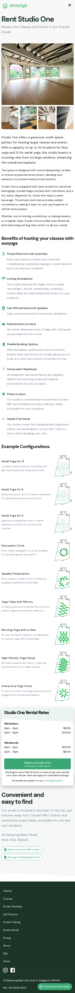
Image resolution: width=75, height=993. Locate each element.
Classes (7, 890)
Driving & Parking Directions (24, 857)
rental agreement (53, 780)
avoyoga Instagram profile (5, 970)
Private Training (11, 922)
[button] (70, 5)
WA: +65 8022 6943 (14, 987)
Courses (8, 898)
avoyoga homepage (15, 5)
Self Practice (10, 914)
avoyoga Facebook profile (12, 970)
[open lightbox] (37, 74)
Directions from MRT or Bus (24, 849)
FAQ (5, 953)
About (6, 945)
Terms (6, 961)
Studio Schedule (12, 906)
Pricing (7, 937)
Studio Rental (11, 930)
